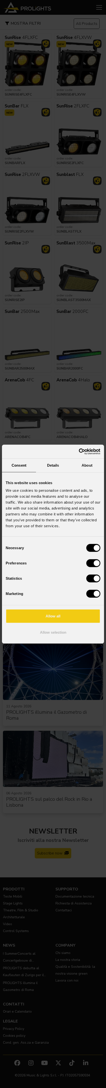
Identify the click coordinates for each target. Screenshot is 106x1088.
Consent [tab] (19, 465)
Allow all (53, 616)
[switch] (93, 563)
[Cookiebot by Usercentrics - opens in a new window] (78, 451)
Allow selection (53, 632)
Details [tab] (53, 465)
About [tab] (87, 465)
